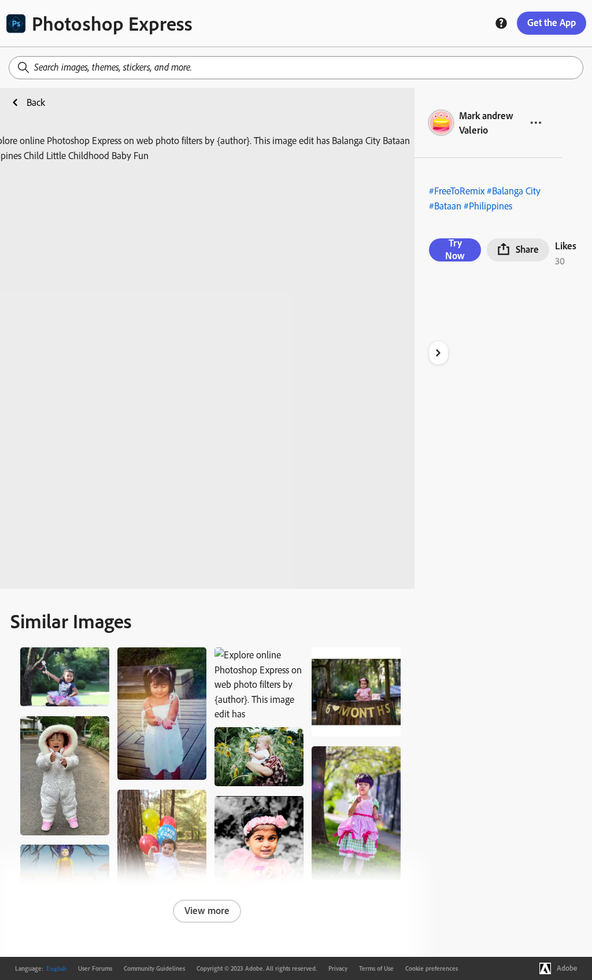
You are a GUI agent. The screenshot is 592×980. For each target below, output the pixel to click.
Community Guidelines (154, 968)
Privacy (337, 968)
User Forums (95, 968)
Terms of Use (376, 968)
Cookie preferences (431, 968)
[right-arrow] (438, 352)
